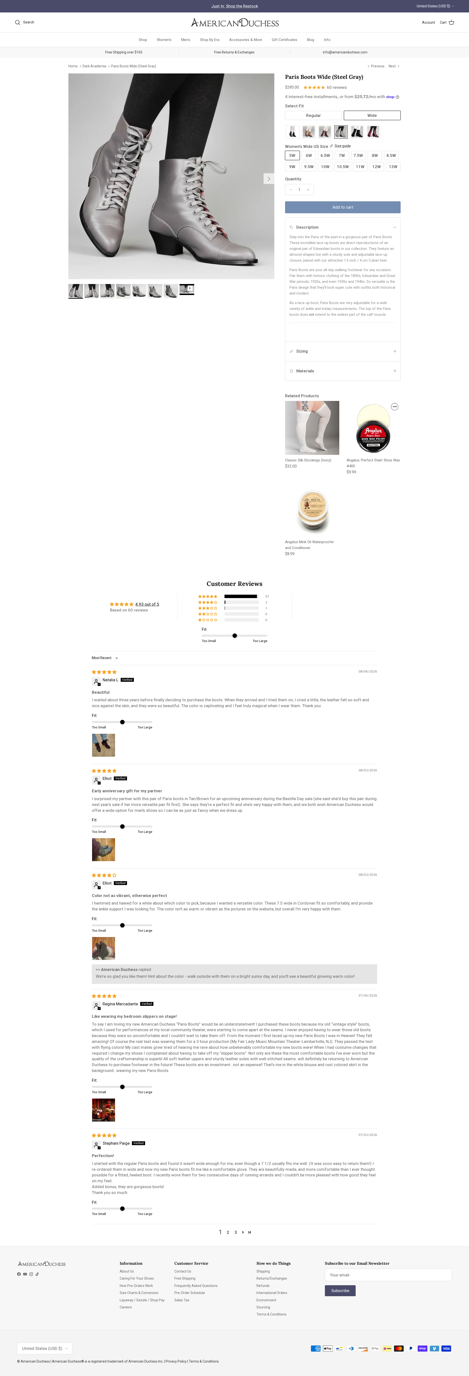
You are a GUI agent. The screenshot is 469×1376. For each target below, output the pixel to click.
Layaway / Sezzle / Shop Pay (142, 1300)
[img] (104, 672)
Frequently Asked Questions (196, 1286)
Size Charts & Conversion (139, 1293)
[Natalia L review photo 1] (103, 745)
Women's (164, 39)
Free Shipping (184, 1278)
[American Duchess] (234, 22)
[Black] (292, 132)
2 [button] (228, 1232)
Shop (143, 39)
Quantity (293, 178)
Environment (266, 1300)
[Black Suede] (357, 132)
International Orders (271, 1293)
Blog (310, 39)
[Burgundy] (373, 132)
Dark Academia (94, 66)
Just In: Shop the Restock (234, 6)
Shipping (263, 1271)
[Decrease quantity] (289, 189)
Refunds (263, 1286)
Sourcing (263, 1307)
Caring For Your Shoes (137, 1278)
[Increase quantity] (309, 189)
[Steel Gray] (341, 132)
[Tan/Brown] (308, 132)
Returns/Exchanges (271, 1278)
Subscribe (340, 1290)
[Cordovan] (324, 132)
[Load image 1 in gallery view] (171, 176)
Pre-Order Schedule (189, 1293)
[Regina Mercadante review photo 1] (103, 1110)
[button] (208, 596)
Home (73, 66)
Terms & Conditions (271, 1314)
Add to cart (342, 207)
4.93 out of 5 (147, 604)
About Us (127, 1271)
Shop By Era (209, 39)
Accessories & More (245, 39)
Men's (185, 39)
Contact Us (182, 1271)
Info (327, 39)
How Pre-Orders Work (136, 1286)
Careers (126, 1307)
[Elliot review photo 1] (103, 849)
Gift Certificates (284, 39)
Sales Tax (181, 1300)
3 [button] (235, 1232)
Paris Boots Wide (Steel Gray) (133, 66)
